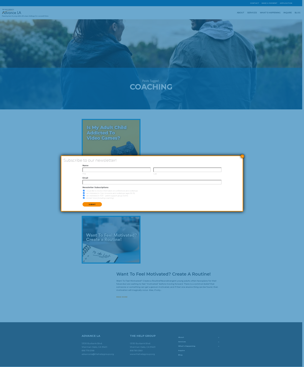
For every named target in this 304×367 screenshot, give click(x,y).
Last (155, 174)
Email (85, 178)
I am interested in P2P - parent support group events (106, 196)
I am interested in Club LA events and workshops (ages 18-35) (110, 193)
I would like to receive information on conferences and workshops (111, 191)
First (84, 174)
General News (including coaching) (99, 198)
